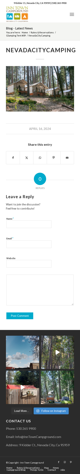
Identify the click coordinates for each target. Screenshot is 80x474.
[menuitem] (72, 14)
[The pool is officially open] (22, 387)
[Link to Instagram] (65, 462)
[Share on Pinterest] (53, 157)
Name (10, 218)
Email (9, 238)
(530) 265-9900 (58, 3)
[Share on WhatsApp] (40, 157)
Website (10, 258)
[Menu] (72, 14)
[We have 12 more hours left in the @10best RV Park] (57, 352)
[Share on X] (26, 157)
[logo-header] (33, 14)
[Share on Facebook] (13, 157)
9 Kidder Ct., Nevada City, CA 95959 (32, 3)
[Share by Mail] (67, 157)
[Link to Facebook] (59, 462)
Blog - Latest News (19, 28)
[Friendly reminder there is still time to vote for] (57, 387)
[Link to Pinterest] (71, 462)
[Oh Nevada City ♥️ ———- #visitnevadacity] (22, 352)
